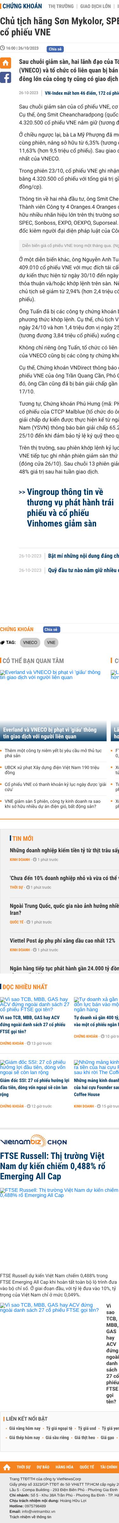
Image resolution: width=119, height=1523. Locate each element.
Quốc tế (16, 922)
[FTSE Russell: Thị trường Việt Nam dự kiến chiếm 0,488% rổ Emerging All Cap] (59, 1228)
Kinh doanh (20, 859)
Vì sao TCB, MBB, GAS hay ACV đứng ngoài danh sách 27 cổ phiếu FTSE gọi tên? (32, 1024)
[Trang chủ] (5, 63)
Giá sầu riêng (57, 1438)
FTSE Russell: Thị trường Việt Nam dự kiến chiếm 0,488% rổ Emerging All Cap (52, 1166)
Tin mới (22, 838)
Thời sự (16, 887)
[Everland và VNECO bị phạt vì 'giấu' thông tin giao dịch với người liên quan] (53, 705)
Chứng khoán (22, 6)
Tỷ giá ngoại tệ (59, 1428)
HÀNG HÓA (65, 1467)
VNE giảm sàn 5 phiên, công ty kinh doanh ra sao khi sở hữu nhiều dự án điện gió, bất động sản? (53, 804)
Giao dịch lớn (95, 6)
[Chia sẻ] (5, 77)
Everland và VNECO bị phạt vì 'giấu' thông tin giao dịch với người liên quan (49, 733)
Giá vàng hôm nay (25, 1428)
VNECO (30, 642)
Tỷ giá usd (87, 1428)
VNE (51, 642)
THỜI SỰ (23, 1467)
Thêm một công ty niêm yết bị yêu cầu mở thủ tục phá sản (53, 753)
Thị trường (61, 6)
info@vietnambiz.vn (38, 1511)
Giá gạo (107, 1438)
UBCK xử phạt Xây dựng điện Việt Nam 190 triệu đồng (52, 770)
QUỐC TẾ (87, 1467)
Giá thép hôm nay (24, 1438)
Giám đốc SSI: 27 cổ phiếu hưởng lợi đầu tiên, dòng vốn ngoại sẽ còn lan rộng (34, 1087)
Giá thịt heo (85, 1438)
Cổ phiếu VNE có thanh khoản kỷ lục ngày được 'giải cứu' (55, 787)
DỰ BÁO (43, 1467)
